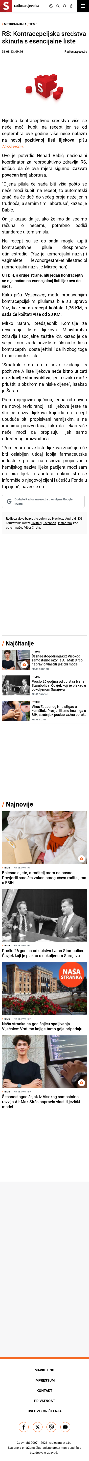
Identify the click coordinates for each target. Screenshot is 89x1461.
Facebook (49, 523)
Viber (27, 527)
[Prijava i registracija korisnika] (64, 6)
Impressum (45, 1380)
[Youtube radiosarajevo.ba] (65, 1427)
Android (70, 518)
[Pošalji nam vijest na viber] (51, 1427)
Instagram (65, 523)
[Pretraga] (57, 6)
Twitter (36, 523)
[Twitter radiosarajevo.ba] (38, 1427)
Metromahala (15, 24)
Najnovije (19, 804)
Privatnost (44, 1400)
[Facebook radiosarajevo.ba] (24, 1427)
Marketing (44, 1370)
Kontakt (44, 1390)
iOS (80, 518)
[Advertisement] (44, 585)
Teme (33, 24)
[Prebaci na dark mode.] (51, 6)
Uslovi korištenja (45, 1411)
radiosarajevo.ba (60, 1443)
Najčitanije (20, 643)
